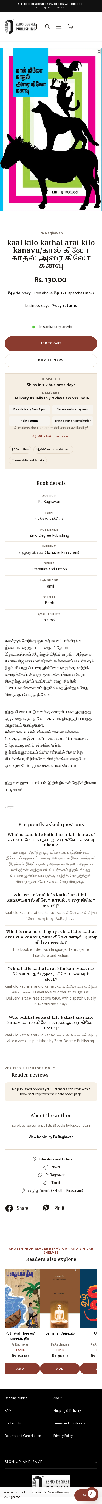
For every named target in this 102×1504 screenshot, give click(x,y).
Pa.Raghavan (51, 233)
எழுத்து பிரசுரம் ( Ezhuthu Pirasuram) (49, 552)
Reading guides (16, 1398)
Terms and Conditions (69, 1423)
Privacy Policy (63, 1436)
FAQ (8, 1411)
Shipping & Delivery (67, 1411)
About (57, 1398)
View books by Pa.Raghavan (51, 1137)
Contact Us (13, 1423)
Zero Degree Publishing (49, 535)
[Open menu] (59, 26)
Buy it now (51, 360)
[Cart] (70, 26)
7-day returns (64, 305)
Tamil (49, 586)
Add (20, 1368)
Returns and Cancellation (23, 1436)
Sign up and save (24, 1462)
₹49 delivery (19, 293)
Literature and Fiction (49, 569)
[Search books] (47, 26)
